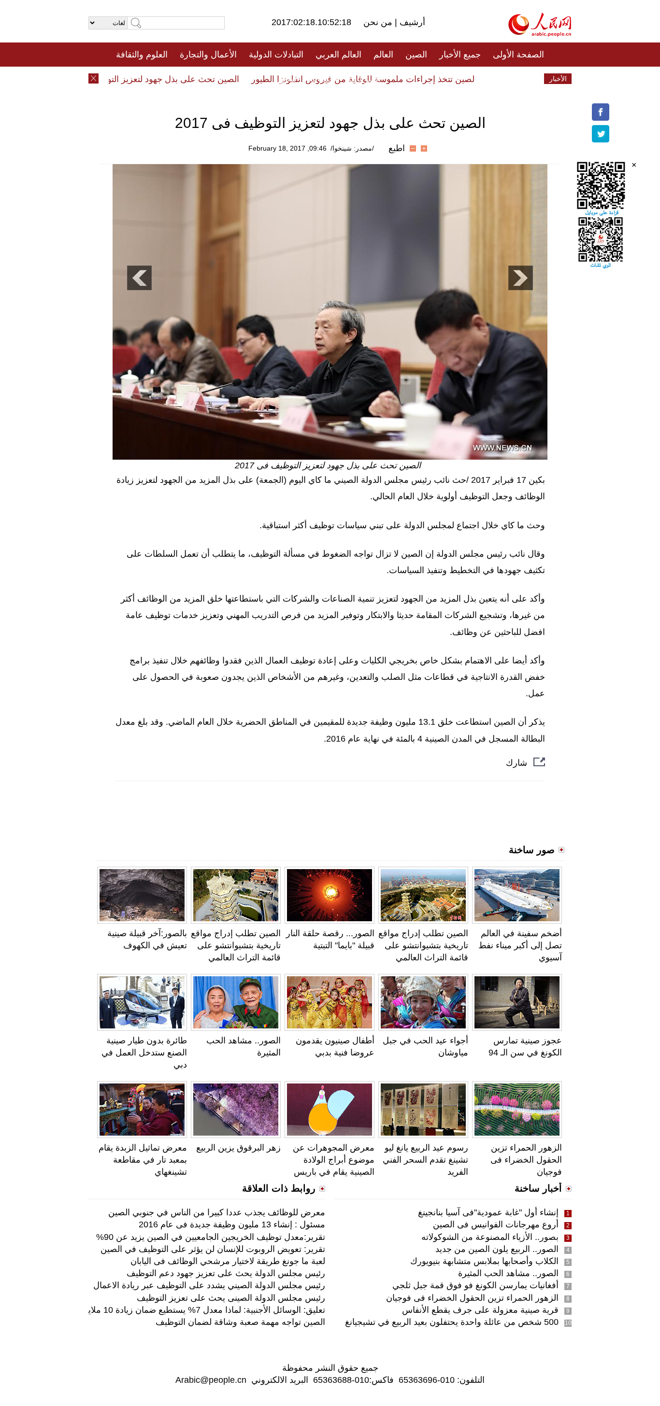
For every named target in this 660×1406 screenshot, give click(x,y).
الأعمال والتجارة (208, 54)
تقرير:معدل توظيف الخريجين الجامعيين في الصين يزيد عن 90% (210, 1237)
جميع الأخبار (460, 54)
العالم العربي (338, 54)
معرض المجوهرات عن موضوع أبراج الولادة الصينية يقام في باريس (333, 1160)
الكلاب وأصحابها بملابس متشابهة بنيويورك (484, 1261)
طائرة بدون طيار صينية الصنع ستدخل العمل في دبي (144, 1052)
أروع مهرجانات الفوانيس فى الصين (496, 1224)
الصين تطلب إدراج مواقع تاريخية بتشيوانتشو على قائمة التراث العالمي (236, 945)
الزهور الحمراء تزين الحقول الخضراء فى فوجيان (526, 1160)
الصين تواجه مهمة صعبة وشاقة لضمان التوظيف (240, 1322)
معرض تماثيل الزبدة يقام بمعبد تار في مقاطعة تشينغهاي (143, 1160)
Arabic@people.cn (210, 1380)
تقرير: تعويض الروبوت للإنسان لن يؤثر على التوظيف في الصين (212, 1249)
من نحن (379, 22)
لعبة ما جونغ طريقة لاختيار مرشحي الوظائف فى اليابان (227, 1261)
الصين (416, 54)
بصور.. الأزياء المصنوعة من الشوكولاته (490, 1237)
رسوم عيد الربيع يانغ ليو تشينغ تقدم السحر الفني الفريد (425, 1160)
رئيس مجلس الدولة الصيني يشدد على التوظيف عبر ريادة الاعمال (209, 1285)
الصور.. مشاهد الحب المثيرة (508, 1273)
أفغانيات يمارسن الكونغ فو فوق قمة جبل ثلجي (475, 1285)
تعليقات (322, 79)
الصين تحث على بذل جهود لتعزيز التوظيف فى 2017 (162, 79)
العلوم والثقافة (142, 54)
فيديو (288, 79)
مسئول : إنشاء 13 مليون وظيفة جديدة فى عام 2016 (232, 1224)
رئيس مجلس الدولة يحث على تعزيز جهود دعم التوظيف (226, 1273)
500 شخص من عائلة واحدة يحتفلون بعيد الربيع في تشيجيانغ (452, 1322)
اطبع (396, 148)
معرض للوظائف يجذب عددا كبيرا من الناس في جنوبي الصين (216, 1212)
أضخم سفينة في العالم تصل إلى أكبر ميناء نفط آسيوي (520, 945)
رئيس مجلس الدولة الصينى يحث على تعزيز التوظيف (231, 1298)
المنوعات (364, 79)
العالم (383, 54)
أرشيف (411, 22)
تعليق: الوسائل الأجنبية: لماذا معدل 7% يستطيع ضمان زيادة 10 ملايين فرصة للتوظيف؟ (171, 1310)
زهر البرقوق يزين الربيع (238, 1148)
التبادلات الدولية (276, 54)
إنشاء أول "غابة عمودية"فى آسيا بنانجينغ (488, 1212)
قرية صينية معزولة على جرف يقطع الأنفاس (480, 1310)
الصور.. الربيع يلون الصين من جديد (497, 1249)
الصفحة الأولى (518, 54)
